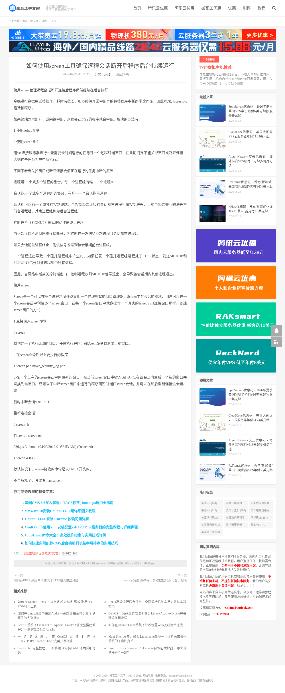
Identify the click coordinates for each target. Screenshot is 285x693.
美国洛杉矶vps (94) (209, 518)
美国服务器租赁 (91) (235, 518)
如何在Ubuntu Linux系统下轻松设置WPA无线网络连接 (145, 625)
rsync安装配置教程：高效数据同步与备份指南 (155, 580)
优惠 (232, 8)
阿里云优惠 (185, 8)
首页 (137, 8)
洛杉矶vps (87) (259, 517)
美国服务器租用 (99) (260, 511)
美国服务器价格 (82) (210, 525)
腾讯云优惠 (158, 8)
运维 (44, 21)
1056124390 (69, 553)
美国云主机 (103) (236, 510)
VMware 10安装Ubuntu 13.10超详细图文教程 (60, 511)
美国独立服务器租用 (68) (210, 533)
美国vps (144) (209, 503)
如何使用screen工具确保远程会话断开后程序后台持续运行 (100, 66)
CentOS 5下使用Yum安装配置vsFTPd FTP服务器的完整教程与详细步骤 (81, 527)
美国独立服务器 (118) (260, 504)
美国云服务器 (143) (234, 504)
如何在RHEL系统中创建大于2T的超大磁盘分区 (46, 580)
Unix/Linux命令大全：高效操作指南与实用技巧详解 (65, 535)
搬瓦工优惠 (211, 8)
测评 (247, 8)
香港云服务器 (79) (234, 525)
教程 (261, 8)
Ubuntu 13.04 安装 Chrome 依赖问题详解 (57, 519)
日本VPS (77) (258, 524)
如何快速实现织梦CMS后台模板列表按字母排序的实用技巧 (71, 543)
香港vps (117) (209, 510)
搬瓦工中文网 (25, 8)
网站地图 (147, 675)
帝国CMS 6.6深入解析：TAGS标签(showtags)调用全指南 (69, 503)
